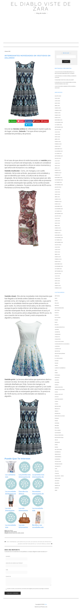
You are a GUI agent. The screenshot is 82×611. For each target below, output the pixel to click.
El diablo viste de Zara (41, 6)
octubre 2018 (58, 124)
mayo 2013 (57, 280)
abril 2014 (57, 254)
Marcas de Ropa (59, 387)
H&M (56, 370)
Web (7, 569)
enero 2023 (57, 112)
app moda (57, 296)
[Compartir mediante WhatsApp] (12, 121)
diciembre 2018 (58, 120)
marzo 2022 (58, 115)
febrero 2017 (58, 172)
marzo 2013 (58, 285)
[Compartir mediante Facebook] (28, 121)
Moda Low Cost (59, 394)
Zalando (15, 531)
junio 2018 (57, 134)
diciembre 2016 (58, 177)
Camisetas (57, 331)
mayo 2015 (57, 223)
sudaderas (57, 459)
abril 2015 (57, 225)
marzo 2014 (58, 256)
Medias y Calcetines (60, 389)
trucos (57, 471)
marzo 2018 (58, 141)
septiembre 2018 (59, 127)
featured (10, 532)
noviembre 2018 (59, 122)
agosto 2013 (58, 273)
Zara (56, 490)
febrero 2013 (58, 288)
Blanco (57, 312)
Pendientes (57, 413)
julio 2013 (57, 276)
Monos (56, 396)
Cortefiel (57, 346)
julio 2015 (57, 218)
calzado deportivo (60, 327)
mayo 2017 (57, 165)
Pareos (56, 411)
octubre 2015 (58, 211)
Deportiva (57, 351)
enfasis (56, 360)
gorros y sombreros (60, 367)
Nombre (8, 556)
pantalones (58, 406)
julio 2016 (57, 189)
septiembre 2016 (59, 184)
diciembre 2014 (58, 235)
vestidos (11, 531)
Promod (57, 427)
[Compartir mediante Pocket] (20, 121)
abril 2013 (57, 283)
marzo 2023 (58, 108)
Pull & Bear (57, 430)
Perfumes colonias (60, 415)
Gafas (56, 365)
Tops (56, 468)
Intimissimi (57, 375)
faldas (56, 363)
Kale (46, 604)
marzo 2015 (58, 228)
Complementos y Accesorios (62, 343)
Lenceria (57, 382)
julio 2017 (57, 160)
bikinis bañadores (59, 307)
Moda (56, 391)
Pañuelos (57, 408)
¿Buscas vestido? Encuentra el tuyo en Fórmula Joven (34, 543)
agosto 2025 (58, 96)
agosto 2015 (58, 216)
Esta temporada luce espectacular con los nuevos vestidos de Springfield (29, 541)
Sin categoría (58, 449)
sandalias (57, 442)
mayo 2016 (57, 194)
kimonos (57, 377)
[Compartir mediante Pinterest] (44, 121)
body (56, 322)
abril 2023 (57, 105)
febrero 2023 (58, 110)
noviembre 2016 (59, 180)
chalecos (57, 336)
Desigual (57, 355)
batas (56, 300)
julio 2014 (57, 247)
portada (57, 423)
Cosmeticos (58, 348)
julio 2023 (57, 98)
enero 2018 (57, 146)
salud (56, 439)
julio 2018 (57, 132)
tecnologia (58, 461)
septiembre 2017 (59, 156)
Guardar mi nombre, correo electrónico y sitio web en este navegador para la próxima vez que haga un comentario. (28, 588)
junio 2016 (57, 192)
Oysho (56, 401)
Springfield (58, 454)
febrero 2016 (58, 201)
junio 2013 (57, 278)
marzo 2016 (58, 199)
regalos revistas (59, 435)
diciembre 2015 (58, 206)
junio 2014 (57, 249)
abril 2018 (57, 139)
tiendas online (58, 463)
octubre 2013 (58, 268)
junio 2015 (57, 220)
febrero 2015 (58, 230)
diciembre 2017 (58, 148)
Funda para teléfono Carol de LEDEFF (64, 79)
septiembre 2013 (59, 271)
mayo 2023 (57, 103)
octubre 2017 (58, 153)
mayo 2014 (57, 252)
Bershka (57, 305)
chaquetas (57, 339)
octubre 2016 (58, 182)
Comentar (8, 576)
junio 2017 (57, 163)
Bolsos (56, 324)
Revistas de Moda (59, 437)
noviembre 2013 (59, 266)
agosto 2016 (58, 187)
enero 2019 (57, 117)
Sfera (56, 444)
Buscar (66, 61)
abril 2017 (57, 168)
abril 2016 (57, 196)
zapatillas (57, 485)
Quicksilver (58, 432)
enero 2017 (57, 175)
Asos (56, 298)
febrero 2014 (58, 259)
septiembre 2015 (59, 213)
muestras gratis (59, 399)
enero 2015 (57, 232)
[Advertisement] (41, 28)
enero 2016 (57, 204)
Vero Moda (57, 478)
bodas (56, 319)
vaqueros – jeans (59, 475)
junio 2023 (57, 100)
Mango (57, 384)
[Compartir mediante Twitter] (28, 124)
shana (56, 447)
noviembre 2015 (59, 208)
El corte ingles (58, 358)
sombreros (58, 451)
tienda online (14, 532)
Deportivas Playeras (60, 353)
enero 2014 (57, 261)
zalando (22, 532)
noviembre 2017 (59, 151)
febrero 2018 (58, 144)
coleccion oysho (59, 341)
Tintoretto (58, 466)
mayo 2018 (57, 136)
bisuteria (57, 310)
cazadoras (57, 334)
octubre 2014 (58, 240)
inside (56, 372)
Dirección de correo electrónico (14, 563)
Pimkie (56, 420)
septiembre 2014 (59, 242)
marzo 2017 (58, 170)
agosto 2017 (58, 158)
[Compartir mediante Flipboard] (36, 121)
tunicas (57, 473)
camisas (57, 329)
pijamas (57, 418)
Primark (57, 425)
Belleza (57, 303)
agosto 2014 (58, 244)
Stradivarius (58, 456)
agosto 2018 (58, 129)
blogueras (57, 317)
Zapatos (57, 487)
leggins (57, 379)
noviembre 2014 (59, 237)
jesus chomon (10, 530)
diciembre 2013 (58, 264)
